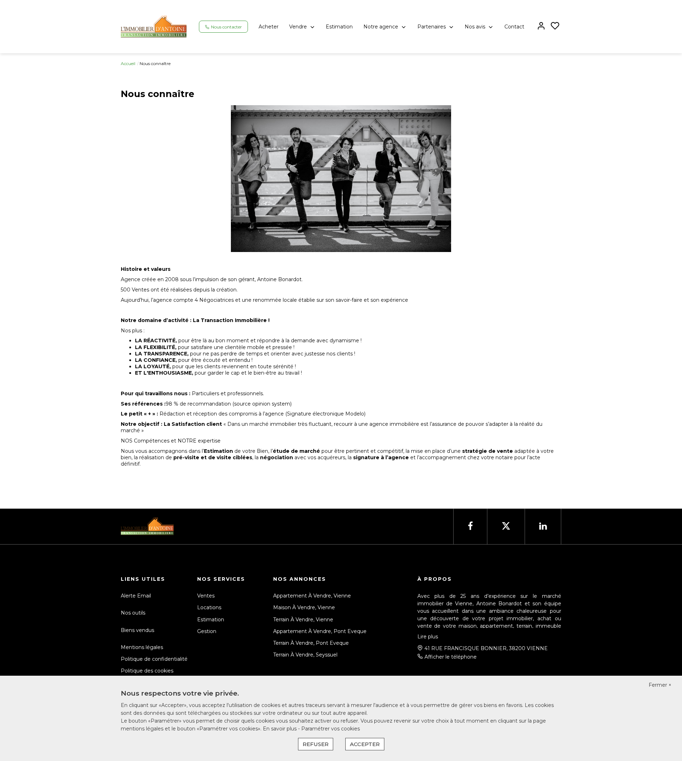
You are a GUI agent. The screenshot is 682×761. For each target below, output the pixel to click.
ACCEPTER (365, 744)
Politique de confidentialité (154, 659)
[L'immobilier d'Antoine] (153, 26)
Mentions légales (142, 647)
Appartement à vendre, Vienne (312, 596)
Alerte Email (136, 596)
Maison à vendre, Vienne (304, 607)
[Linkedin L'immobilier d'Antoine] (543, 526)
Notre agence (380, 26)
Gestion (206, 631)
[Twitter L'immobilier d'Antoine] (506, 526)
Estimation (339, 26)
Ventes (206, 596)
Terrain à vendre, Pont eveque (311, 643)
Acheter (268, 26)
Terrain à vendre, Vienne (303, 619)
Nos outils (133, 613)
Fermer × (660, 685)
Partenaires (431, 26)
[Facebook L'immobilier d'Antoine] (470, 526)
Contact (514, 26)
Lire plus (427, 636)
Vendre (298, 26)
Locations (209, 607)
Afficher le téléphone (450, 657)
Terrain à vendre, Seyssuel (305, 655)
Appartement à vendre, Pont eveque (320, 631)
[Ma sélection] (555, 26)
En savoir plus (280, 728)
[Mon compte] (541, 26)
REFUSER (316, 744)
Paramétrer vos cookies (330, 728)
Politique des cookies (147, 671)
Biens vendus (137, 630)
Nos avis (475, 26)
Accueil (128, 63)
